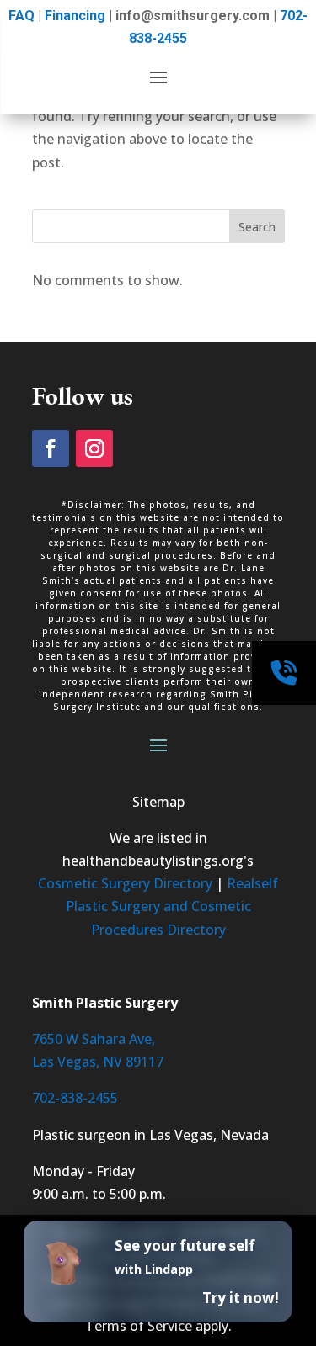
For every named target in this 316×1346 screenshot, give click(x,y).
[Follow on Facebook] (50, 448)
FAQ (21, 16)
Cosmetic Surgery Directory (125, 883)
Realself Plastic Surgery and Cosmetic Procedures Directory (172, 906)
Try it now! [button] (240, 1297)
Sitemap (158, 801)
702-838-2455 (75, 1098)
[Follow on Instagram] (94, 448)
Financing (75, 16)
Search (257, 227)
